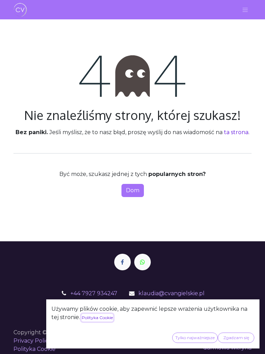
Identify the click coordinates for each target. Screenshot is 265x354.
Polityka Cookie (34, 349)
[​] (122, 262)
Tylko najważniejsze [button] (195, 337)
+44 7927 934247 (93, 293)
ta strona (236, 132)
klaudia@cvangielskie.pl (171, 293)
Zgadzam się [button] (236, 337)
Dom (132, 190)
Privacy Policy (32, 340)
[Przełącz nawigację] (245, 9)
